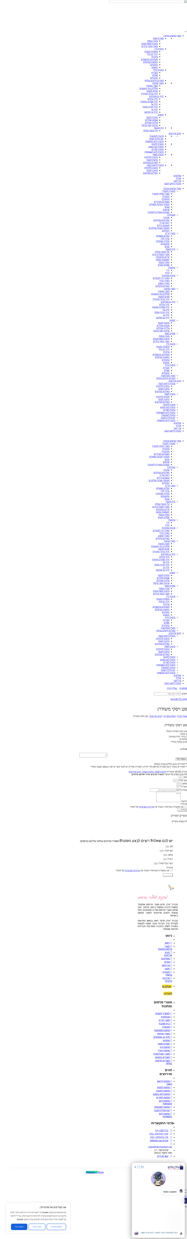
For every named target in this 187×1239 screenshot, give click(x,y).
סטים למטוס (152, 91)
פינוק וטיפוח (152, 41)
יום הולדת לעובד (156, 138)
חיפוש (184, 693)
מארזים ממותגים (150, 162)
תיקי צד (154, 104)
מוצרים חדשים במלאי (154, 80)
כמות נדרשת (181, 790)
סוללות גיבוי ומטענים (149, 88)
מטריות (154, 72)
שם (185, 777)
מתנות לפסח (158, 154)
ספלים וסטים (163, 265)
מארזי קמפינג (163, 283)
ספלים (155, 75)
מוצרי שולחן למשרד (160, 193)
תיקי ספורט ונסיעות (149, 101)
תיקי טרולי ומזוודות (149, 93)
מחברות (165, 196)
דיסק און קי (164, 222)
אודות (178, 178)
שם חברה (182, 780)
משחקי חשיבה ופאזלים (159, 204)
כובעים (154, 67)
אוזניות (166, 217)
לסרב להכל (37, 1227)
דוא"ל (184, 787)
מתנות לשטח (152, 117)
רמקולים (165, 230)
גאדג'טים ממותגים (161, 220)
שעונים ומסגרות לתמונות (158, 212)
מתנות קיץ (159, 49)
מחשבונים (165, 244)
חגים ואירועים (175, 133)
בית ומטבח (159, 128)
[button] (93, 436)
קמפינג (161, 114)
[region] (38, 1217)
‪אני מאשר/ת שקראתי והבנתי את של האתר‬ (156, 807)
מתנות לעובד (152, 160)
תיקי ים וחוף (152, 54)
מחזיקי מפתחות (162, 241)
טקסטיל (171, 267)
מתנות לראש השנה (155, 165)
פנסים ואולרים (151, 120)
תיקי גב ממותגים (156, 96)
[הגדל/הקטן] (186, 1192)
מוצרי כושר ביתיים (149, 46)
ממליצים (177, 175)
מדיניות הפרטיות (146, 807)
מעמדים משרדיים (161, 201)
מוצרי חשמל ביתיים (160, 254)
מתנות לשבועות (157, 136)
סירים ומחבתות (162, 257)
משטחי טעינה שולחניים (159, 228)
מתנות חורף (158, 70)
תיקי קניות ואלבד (150, 107)
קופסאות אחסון (162, 259)
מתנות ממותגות (168, 275)
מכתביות (165, 199)
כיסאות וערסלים (150, 62)
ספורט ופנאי (158, 38)
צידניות (154, 56)
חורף (167, 273)
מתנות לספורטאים (149, 43)
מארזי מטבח (164, 262)
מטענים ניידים (163, 225)
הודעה (184, 801)
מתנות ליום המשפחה (154, 141)
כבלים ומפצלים (162, 236)
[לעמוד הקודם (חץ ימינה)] (186, 1195)
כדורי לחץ (165, 238)
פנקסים (166, 209)
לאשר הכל (19, 1227)
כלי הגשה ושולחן (150, 130)
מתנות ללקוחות (151, 157)
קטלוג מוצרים (170, 716)
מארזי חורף (164, 280)
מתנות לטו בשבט (156, 146)
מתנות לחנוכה (157, 144)
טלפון (184, 783)
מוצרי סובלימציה (168, 375)
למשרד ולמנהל (168, 191)
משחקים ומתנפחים (149, 59)
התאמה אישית (56, 1227)
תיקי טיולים (153, 99)
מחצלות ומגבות (151, 51)
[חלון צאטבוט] (158, 1200)
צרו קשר (177, 181)
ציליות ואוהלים (151, 122)
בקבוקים (154, 64)
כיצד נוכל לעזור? (165, 863)
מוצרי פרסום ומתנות (172, 35)
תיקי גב (154, 109)
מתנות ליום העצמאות (154, 152)
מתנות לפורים (157, 149)
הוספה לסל (181, 759)
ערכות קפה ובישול (150, 125)
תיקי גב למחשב (151, 112)
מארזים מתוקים (162, 286)
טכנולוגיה (171, 215)
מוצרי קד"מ (170, 233)
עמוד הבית (182, 716)
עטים (167, 207)
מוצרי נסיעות (158, 83)
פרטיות (184, 804)
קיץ (167, 270)
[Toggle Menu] (186, 31)
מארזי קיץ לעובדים (161, 278)
